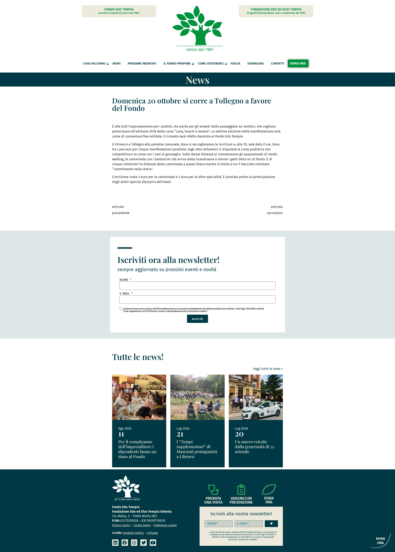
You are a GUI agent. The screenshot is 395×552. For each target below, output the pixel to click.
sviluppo (152, 533)
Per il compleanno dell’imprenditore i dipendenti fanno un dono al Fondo (137, 449)
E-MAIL (125, 293)
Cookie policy (142, 525)
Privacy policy (121, 525)
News (117, 63)
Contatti (277, 63)
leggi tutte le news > (268, 369)
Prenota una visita (213, 500)
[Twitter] (143, 542)
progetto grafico (133, 533)
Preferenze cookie (165, 525)
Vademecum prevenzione (241, 500)
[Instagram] (134, 542)
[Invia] (271, 523)
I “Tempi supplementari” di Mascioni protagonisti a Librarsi (197, 449)
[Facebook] (125, 542)
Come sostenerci (211, 63)
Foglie (235, 63)
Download (255, 63)
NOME (124, 279)
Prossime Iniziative (142, 63)
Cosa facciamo (94, 63)
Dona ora (269, 500)
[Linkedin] (115, 542)
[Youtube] (153, 542)
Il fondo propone (177, 63)
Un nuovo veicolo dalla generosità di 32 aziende (254, 446)
